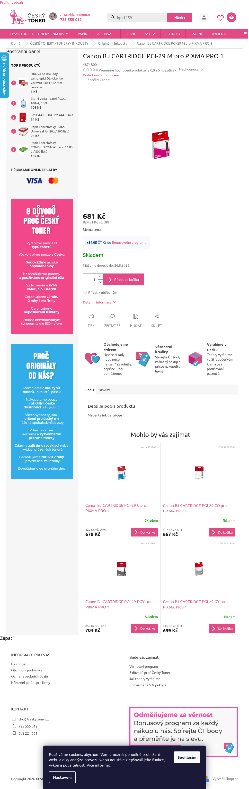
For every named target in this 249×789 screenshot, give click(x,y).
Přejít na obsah (11, 2)
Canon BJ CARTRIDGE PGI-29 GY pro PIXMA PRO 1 (192, 604)
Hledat (178, 17)
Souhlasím (185, 757)
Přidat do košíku (125, 279)
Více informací (97, 764)
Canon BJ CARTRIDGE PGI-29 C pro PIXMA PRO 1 (114, 508)
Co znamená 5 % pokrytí (146, 685)
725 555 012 (26, 726)
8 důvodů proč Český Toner (148, 672)
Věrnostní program (142, 666)
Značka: (96, 79)
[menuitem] (39, 34)
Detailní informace (95, 302)
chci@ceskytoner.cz (32, 719)
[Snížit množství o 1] (98, 282)
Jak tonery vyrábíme (143, 678)
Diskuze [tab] (103, 389)
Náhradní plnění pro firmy (28, 682)
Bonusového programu (127, 242)
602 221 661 (26, 733)
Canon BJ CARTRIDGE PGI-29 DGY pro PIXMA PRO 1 (117, 604)
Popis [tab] (88, 389)
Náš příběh (17, 664)
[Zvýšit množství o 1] (98, 276)
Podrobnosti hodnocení (99, 75)
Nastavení (60, 777)
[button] (120, 531)
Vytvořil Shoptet (223, 778)
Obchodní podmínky (24, 670)
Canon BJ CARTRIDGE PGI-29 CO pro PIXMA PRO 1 (193, 508)
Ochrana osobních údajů (27, 676)
